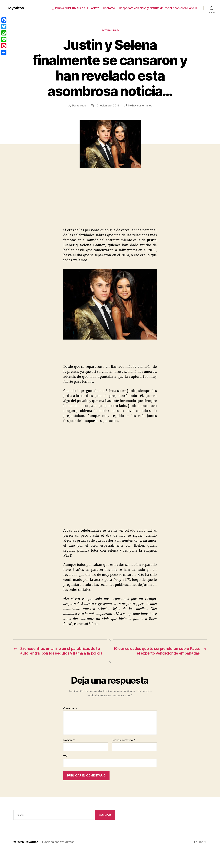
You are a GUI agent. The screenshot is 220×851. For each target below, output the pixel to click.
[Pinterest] (4, 46)
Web (65, 756)
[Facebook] (4, 20)
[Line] (4, 39)
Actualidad (110, 30)
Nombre (69, 740)
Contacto (109, 8)
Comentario (70, 708)
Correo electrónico (123, 740)
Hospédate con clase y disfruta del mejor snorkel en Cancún (158, 8)
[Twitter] (4, 26)
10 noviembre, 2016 (107, 105)
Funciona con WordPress (58, 842)
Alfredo (81, 105)
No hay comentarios (140, 105)
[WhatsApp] (4, 33)
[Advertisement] (47, 204)
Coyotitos (15, 8)
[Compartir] (4, 52)
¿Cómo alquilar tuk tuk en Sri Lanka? (75, 8)
